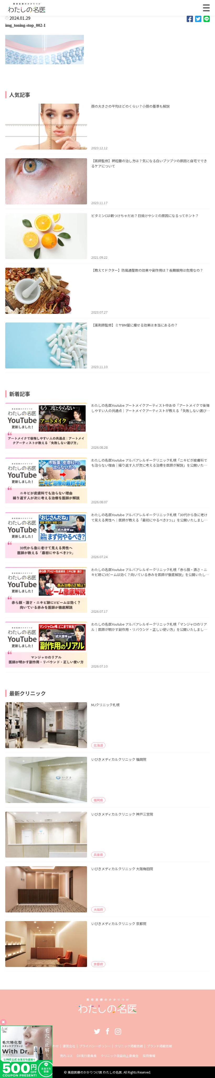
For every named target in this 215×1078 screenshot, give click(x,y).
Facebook (107, 1031)
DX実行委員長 (86, 1055)
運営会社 (69, 1046)
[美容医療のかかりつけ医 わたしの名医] (107, 1011)
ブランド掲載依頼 (159, 1046)
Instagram (118, 1031)
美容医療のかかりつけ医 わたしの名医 (95, 1072)
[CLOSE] (206, 7)
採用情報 (149, 1055)
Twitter (97, 1031)
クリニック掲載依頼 (129, 1046)
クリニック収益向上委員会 (119, 1055)
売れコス (66, 1055)
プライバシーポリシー (95, 1046)
